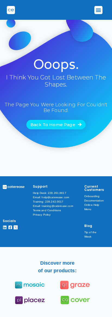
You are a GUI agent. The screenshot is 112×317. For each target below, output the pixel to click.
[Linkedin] (5, 227)
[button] (98, 10)
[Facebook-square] (10, 227)
